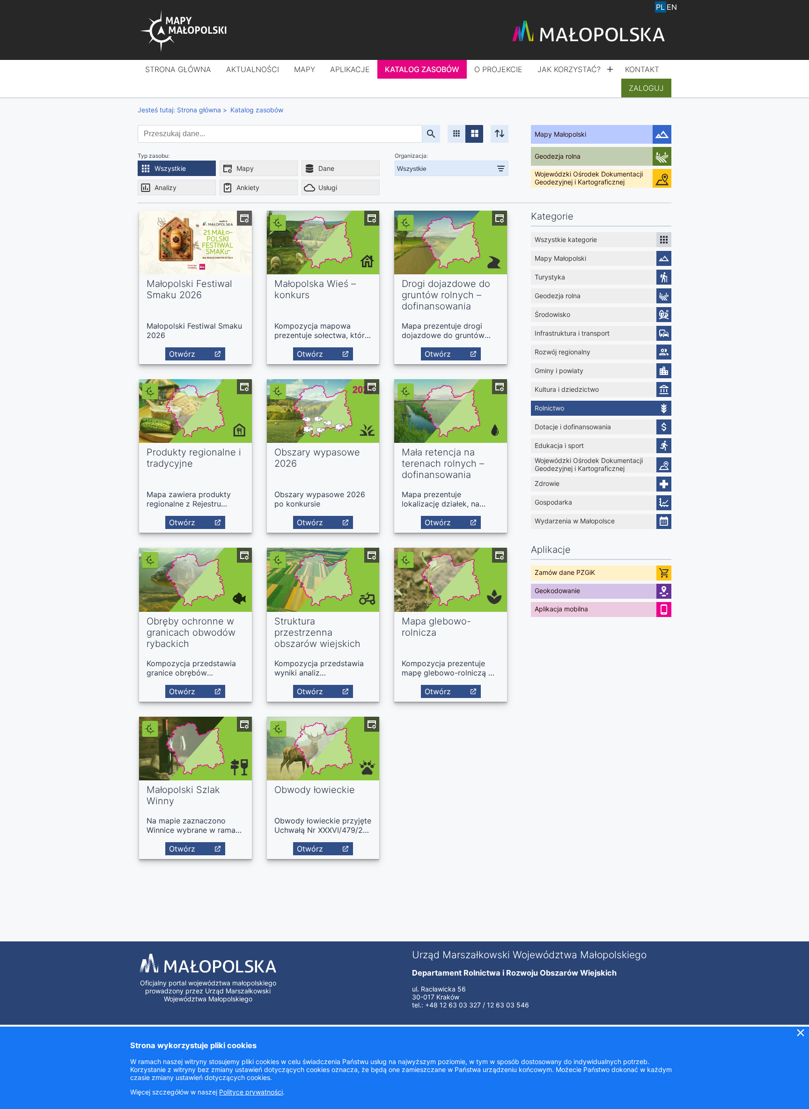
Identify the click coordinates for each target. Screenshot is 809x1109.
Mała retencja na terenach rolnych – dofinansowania (443, 463)
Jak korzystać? (569, 69)
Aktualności (252, 69)
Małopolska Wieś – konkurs (315, 289)
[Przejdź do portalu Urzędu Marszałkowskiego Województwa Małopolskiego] (588, 32)
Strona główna (178, 69)
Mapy (304, 69)
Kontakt (642, 69)
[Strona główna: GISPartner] (184, 31)
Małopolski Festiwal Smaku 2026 (189, 289)
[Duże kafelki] (474, 134)
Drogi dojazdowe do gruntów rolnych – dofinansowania (446, 295)
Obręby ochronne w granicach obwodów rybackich (191, 632)
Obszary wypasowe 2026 (317, 458)
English (671, 7)
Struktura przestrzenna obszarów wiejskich (317, 632)
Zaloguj (646, 88)
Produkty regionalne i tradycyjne (194, 458)
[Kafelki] (456, 134)
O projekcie (498, 69)
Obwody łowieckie (314, 789)
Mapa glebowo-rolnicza (436, 627)
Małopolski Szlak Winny (183, 795)
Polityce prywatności (251, 1092)
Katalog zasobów (422, 69)
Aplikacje (350, 69)
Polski (660, 7)
